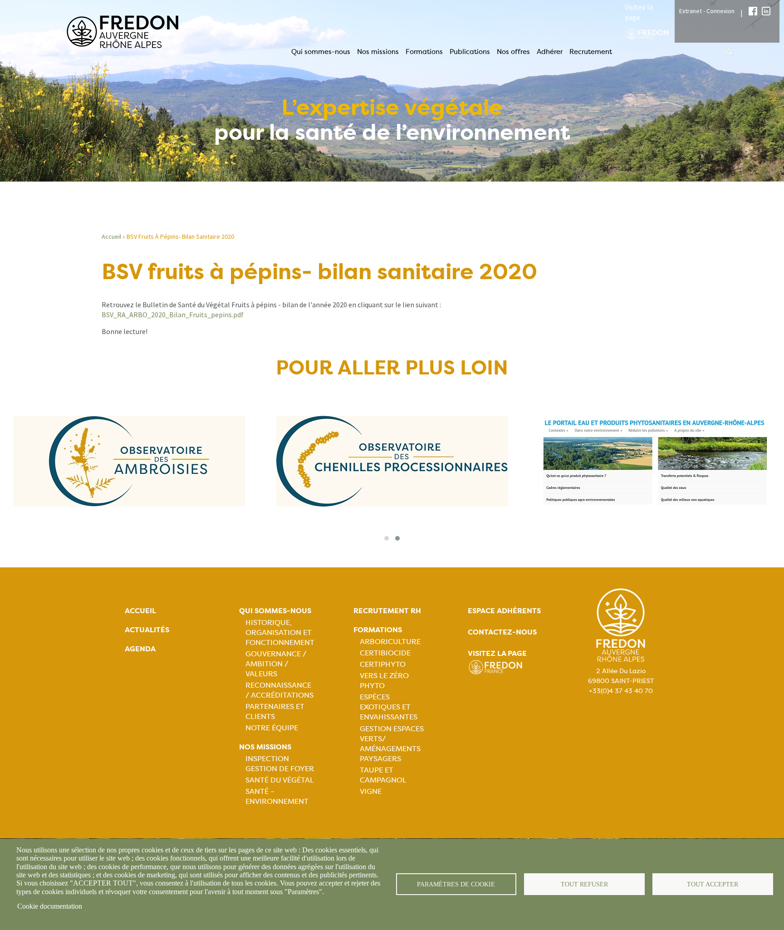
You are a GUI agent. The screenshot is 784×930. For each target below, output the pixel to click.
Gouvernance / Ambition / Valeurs (275, 664)
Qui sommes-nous (320, 51)
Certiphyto (383, 664)
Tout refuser (584, 884)
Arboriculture (390, 641)
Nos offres (513, 51)
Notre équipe (271, 728)
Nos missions (378, 51)
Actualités (147, 630)
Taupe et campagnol (383, 775)
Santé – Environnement (277, 796)
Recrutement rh (387, 610)
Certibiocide (385, 653)
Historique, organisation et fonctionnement (279, 632)
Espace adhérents (504, 610)
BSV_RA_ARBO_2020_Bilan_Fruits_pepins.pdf (173, 314)
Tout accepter (712, 884)
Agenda (140, 649)
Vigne (371, 791)
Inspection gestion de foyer (279, 763)
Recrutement (590, 51)
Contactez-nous (502, 632)
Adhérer (550, 51)
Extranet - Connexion (707, 11)
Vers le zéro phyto (384, 680)
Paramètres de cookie (456, 884)
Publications (470, 51)
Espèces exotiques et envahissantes (388, 707)
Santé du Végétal (279, 780)
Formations (424, 51)
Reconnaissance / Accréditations (279, 690)
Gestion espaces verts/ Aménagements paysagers (392, 743)
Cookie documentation (49, 906)
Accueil (111, 236)
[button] (386, 538)
